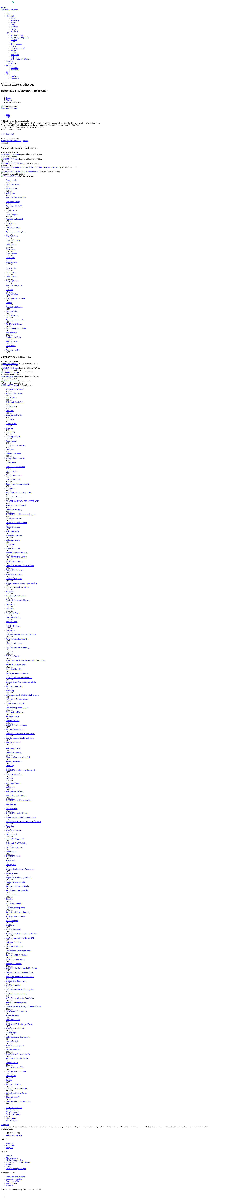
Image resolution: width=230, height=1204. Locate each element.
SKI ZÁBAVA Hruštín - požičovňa (19, 1024)
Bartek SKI (10, 592)
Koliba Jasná (10, 860)
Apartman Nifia (12, 311)
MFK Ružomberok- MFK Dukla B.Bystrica (22, 695)
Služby (8, 65)
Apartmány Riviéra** (14, 206)
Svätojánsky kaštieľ (13, 742)
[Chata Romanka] (10, 159)
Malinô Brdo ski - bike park (16, 725)
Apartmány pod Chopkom (16, 232)
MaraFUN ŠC (11, 424)
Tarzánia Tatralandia (13, 454)
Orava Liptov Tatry (13, 1181)
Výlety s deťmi (11, 1183)
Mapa (8, 117)
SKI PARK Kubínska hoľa (16, 981)
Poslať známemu (12, 1110)
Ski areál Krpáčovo (13, 1050)
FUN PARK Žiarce (13, 626)
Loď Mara (10, 411)
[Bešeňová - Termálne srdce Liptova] (9, 385)
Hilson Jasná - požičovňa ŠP (16, 523)
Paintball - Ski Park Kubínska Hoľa (19, 972)
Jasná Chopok (11, 852)
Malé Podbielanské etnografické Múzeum (21, 968)
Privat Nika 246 (12, 189)
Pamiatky (14, 53)
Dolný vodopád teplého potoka (17, 1037)
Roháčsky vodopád (13, 985)
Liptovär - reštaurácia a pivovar (17, 587)
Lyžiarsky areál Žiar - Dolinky (17, 699)
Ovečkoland (10, 604)
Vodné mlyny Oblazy (14, 518)
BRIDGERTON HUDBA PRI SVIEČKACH (23, 822)
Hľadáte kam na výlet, (14, 1160)
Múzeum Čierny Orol (14, 579)
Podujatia (9, 61)
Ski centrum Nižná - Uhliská (16, 955)
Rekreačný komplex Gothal (16, 1002)
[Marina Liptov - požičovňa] (9, 372)
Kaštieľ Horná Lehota (14, 761)
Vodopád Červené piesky (15, 458)
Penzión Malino (12, 294)
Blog (7, 72)
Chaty (13, 25)
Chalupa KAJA (12, 210)
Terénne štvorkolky (13, 617)
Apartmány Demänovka (15, 320)
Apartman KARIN (13, 350)
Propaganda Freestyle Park (16, 596)
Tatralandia (10, 449)
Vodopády (14, 57)
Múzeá (13, 50)
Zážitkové (14, 31)
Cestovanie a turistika (14, 1179)
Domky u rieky (11, 180)
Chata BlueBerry (12, 316)
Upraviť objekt (11, 1118)
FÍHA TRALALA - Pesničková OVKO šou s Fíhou (25, 660)
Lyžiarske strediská (18, 48)
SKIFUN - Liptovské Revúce (17, 1058)
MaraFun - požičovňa (14, 415)
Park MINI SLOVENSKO (16, 796)
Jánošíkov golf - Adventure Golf (18, 1101)
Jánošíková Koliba (13, 1020)
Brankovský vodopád (14, 903)
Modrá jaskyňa (11, 1033)
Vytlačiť (9, 1116)
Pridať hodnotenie (8, 134)
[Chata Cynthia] (13, 163)
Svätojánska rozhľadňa (14, 791)
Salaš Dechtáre (11, 398)
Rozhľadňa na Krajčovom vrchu (18, 1054)
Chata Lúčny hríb (12, 281)
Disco (13, 42)
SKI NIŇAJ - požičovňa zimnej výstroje (21, 514)
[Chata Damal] (20, 172)
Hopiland (9, 652)
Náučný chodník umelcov (15, 445)
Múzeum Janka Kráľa (14, 561)
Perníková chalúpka (13, 337)
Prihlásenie (14, 10)
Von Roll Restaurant (13, 929)
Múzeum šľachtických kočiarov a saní (20, 869)
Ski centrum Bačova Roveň (16, 1093)
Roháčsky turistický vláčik (16, 916)
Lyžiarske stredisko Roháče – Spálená (20, 990)
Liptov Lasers (11, 488)
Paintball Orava (11, 622)
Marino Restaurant (13, 548)
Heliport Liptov (11, 471)
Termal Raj (10, 766)
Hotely (13, 22)
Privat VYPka (11, 223)
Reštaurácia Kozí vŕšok (14, 402)
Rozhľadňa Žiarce (13, 613)
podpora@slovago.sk (14, 1135)
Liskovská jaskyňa (13, 540)
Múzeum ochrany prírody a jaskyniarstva (21, 583)
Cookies (9, 1156)
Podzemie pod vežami (14, 774)
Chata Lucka (10, 249)
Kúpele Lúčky (11, 441)
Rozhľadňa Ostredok (14, 830)
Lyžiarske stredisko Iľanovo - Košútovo (21, 635)
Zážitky (9, 33)
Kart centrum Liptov (13, 497)
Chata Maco (10, 258)
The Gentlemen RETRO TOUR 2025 (20, 938)
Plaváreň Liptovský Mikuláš (16, 553)
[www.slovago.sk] (8, 5)
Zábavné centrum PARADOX (17, 484)
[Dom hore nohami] (10, 368)
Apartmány (15, 20)
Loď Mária (10, 419)
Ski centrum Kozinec (14, 1084)
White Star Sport (12, 921)
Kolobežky (10, 691)
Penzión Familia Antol (14, 219)
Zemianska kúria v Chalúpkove (17, 600)
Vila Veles (9, 290)
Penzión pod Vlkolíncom (15, 298)
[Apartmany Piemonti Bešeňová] (10, 176)
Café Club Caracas (13, 656)
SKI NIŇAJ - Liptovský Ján (16, 813)
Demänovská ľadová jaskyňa (17, 673)
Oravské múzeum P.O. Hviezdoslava (20, 738)
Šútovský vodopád (13, 1097)
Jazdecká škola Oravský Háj (16, 1089)
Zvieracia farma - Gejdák (15, 703)
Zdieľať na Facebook (14, 1108)
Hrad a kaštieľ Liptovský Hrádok (18, 951)
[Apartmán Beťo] (31, 167)
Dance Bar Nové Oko (14, 669)
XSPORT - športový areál (15, 665)
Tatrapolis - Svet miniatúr (15, 467)
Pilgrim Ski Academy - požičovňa (18, 878)
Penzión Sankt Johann (14, 307)
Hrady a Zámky (17, 44)
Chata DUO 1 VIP (13, 240)
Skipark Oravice (12, 1063)
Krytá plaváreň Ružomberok (16, 639)
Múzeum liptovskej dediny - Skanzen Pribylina (23, 1007)
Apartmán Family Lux (14, 285)
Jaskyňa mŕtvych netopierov (16, 1011)
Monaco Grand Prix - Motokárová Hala (21, 682)
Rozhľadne (15, 55)
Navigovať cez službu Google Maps (14, 141)
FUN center (10, 544)
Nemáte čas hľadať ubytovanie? (18, 1162)
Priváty (13, 29)
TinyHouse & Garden (14, 324)
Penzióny (14, 27)
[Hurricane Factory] (9, 364)
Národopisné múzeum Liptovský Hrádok (21, 934)
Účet (7, 74)
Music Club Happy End (15, 839)
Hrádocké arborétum (13, 942)
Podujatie (9, 1148)
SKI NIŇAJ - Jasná (13, 856)
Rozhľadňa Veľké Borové (16, 505)
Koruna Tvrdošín (12, 1015)
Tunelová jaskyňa (12, 1041)
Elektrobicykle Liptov (14, 536)
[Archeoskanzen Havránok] (9, 377)
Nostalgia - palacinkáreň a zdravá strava (21, 817)
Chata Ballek (11, 346)
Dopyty (13, 18)
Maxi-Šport (10, 925)
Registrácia (5, 10)
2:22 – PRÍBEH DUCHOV (16, 557)
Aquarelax (10, 826)
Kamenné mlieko (12, 716)
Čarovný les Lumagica (14, 475)
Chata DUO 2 (11, 245)
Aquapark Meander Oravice (16, 1071)
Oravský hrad (11, 865)
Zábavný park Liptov (14, 643)
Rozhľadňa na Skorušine (15, 1028)
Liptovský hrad (11, 406)
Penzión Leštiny (12, 236)
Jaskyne (14, 46)
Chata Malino (11, 272)
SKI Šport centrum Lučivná (16, 994)
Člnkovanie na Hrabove (15, 712)
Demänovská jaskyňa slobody (17, 708)
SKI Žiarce (10, 609)
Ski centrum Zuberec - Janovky (17, 912)
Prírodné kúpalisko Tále (15, 1067)
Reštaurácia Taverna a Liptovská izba (20, 566)
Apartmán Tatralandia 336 (16, 197)
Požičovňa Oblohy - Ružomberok (18, 493)
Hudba (13, 63)
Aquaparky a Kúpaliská (20, 37)
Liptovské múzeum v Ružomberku (19, 678)
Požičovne (14, 68)
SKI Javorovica (11, 809)
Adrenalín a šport (17, 35)
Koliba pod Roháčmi (14, 964)
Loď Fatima (10, 432)
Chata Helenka (11, 253)
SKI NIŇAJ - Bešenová (15, 389)
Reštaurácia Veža (12, 531)
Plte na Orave (11, 804)
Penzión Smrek (11, 333)
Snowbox (9, 899)
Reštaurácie (15, 70)
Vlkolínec (9, 779)
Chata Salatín (11, 268)
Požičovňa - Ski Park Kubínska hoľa (20, 977)
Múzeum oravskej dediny (15, 959)
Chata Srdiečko (11, 277)
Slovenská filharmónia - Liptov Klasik (20, 734)
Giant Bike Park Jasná (14, 847)
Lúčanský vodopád (13, 437)
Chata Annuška (11, 262)
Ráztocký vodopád (13, 527)
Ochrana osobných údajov (16, 1169)
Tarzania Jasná (11, 835)
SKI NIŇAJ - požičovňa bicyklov (18, 800)
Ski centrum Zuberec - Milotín (17, 886)
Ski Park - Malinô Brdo (14, 729)
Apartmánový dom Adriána (16, 328)
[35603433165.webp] (9, 108)
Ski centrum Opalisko (14, 686)
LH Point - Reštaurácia (14, 946)
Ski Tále (9, 1080)
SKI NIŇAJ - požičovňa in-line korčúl (20, 770)
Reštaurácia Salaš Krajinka (16, 843)
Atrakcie (14, 40)
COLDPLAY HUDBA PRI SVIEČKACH (22, 501)
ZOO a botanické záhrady (20, 59)
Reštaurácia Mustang (14, 510)
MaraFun (9, 428)
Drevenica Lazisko (13, 227)
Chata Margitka (11, 215)
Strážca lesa (10, 787)
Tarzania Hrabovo (12, 721)
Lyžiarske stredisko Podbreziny (17, 647)
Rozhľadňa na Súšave (14, 574)
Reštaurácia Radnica (13, 753)
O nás (8, 1166)
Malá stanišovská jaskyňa (15, 908)
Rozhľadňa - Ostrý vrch (15, 1045)
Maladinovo (10, 193)
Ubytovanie (10, 16)
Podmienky (10, 1164)
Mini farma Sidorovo (14, 783)
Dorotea (9, 303)
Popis (8, 115)
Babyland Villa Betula (14, 393)
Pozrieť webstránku (13, 1114)
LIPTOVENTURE (13, 480)
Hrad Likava (10, 630)
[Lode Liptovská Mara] (9, 381)
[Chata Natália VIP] (10, 155)
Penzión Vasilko (12, 341)
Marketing (10, 1143)
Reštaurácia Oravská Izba (15, 882)
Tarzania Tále (11, 1076)
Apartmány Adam (12, 184)
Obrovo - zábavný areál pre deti (18, 757)
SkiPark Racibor (12, 873)
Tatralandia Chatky (13, 202)
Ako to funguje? (12, 1158)
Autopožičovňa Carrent (14, 570)
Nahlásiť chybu (11, 1121)
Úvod (8, 14)
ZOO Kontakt (11, 462)
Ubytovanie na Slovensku (15, 1177)
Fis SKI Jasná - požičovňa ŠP (17, 890)
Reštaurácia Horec (13, 895)
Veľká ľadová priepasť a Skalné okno (20, 998)
